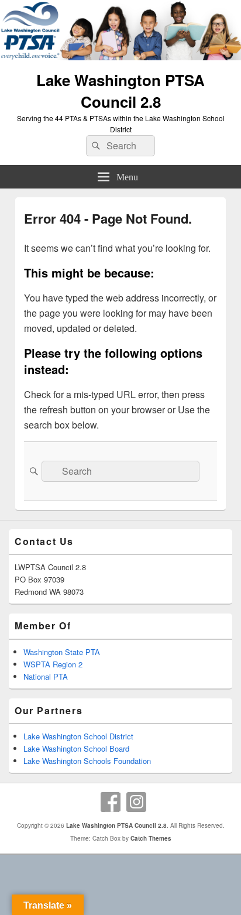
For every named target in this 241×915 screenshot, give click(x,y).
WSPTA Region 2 (52, 664)
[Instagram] (136, 802)
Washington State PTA (61, 651)
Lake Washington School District (78, 736)
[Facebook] (110, 802)
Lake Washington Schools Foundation (87, 760)
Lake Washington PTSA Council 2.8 (120, 90)
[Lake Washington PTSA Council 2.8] (120, 56)
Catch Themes (150, 838)
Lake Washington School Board (76, 748)
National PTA (45, 676)
